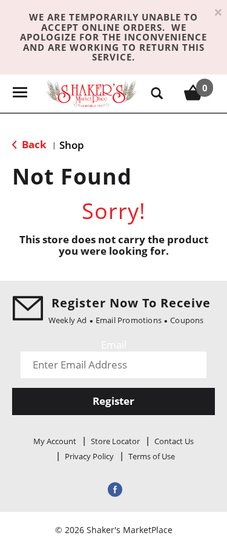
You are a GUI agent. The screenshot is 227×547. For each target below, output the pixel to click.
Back (33, 144)
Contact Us (174, 441)
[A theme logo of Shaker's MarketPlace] (91, 92)
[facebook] (113, 489)
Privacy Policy (89, 456)
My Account (54, 441)
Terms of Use (151, 456)
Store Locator (115, 441)
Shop (71, 145)
